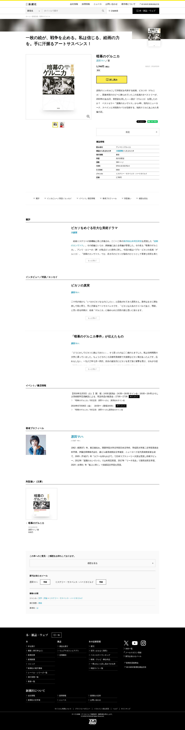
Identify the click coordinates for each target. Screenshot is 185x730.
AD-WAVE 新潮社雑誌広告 (150, 4)
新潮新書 (31, 659)
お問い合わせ (111, 4)
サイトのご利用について (63, 709)
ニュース (98, 4)
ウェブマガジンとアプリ (69, 651)
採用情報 (86, 4)
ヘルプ (115, 709)
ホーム (28, 16)
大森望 (74, 232)
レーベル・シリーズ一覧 (37, 673)
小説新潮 (119, 151)
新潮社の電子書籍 (35, 668)
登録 (45, 582)
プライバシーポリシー (82, 709)
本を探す (31, 646)
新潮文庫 (31, 655)
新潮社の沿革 (95, 696)
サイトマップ (125, 709)
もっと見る (92, 260)
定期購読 (62, 655)
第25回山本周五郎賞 (132, 241)
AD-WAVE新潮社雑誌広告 (136, 667)
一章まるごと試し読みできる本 (103, 664)
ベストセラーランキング (100, 655)
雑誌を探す (63, 646)
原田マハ (100, 60)
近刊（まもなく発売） (99, 651)
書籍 (40, 603)
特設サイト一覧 (97, 668)
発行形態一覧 (33, 677)
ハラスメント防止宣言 (101, 709)
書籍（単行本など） (36, 651)
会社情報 (74, 4)
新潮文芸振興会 (132, 663)
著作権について (128, 4)
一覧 (58, 635)
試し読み (113, 80)
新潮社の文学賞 (34, 700)
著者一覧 (31, 681)
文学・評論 (42, 598)
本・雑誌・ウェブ (147, 11)
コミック (31, 664)
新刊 (92, 646)
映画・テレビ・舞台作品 (100, 659)
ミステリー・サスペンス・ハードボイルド (66, 598)
